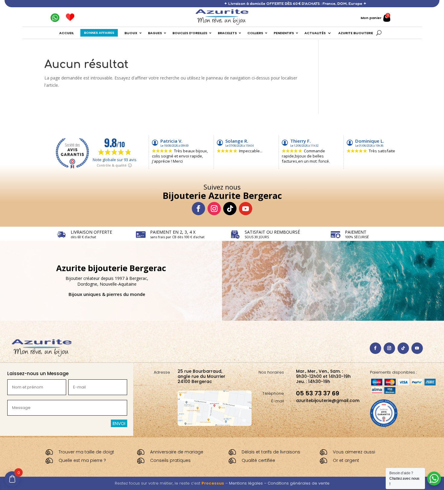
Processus (212, 483)
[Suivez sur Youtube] (245, 208)
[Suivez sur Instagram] (214, 208)
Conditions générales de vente (299, 483)
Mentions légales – (248, 483)
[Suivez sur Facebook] (198, 208)
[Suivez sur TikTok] (229, 208)
